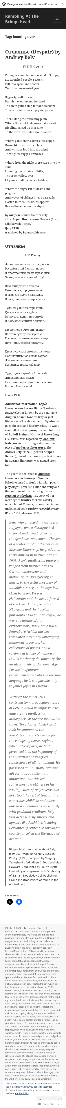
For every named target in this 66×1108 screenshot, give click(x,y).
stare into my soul (44, 1026)
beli (44, 947)
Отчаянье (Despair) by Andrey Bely (33, 54)
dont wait (32, 964)
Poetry (41, 928)
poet (53, 482)
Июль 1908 (40, 967)
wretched (46, 1078)
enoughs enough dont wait (18, 974)
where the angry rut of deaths (20, 1072)
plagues (17, 1010)
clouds (30, 954)
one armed (36, 1003)
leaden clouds (12, 990)
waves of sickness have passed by (32, 1055)
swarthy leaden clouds (25, 1032)
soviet (43, 1023)
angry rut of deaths (28, 944)
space (50, 1023)
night (55, 1000)
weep (53, 1055)
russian (16, 1016)
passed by (24, 1006)
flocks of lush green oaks (24, 980)
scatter (29, 1019)
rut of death (19, 1019)
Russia (49, 928)
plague (8, 1010)
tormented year (25, 1052)
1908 (21, 931)
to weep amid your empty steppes (37, 1049)
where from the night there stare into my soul (28, 1065)
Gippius (15, 983)
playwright (12, 487)
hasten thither (40, 983)
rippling (22, 1013)
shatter (37, 1019)
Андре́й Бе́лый (46, 964)
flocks (8, 980)
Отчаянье (52, 967)
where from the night (48, 1062)
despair (47, 960)
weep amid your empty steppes (21, 1059)
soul (37, 1023)
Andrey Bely (11, 944)
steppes (9, 1029)
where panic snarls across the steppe (37, 1069)
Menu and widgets (57, 22)
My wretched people (41, 1000)
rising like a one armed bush (41, 1013)
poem (25, 1010)
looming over (50, 990)
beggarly (37, 947)
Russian (44, 482)
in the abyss (37, 987)
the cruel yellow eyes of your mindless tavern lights (33, 1038)
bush (52, 951)
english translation (30, 970)
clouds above (41, 954)
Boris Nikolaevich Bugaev (36, 951)
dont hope (21, 964)
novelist (26, 487)
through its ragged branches (35, 1042)
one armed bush (51, 1003)
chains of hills (12, 954)
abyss (28, 931)
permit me (35, 1006)
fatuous (28, 977)
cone (51, 954)
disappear (10, 964)
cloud (22, 954)
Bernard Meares (13, 951)
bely (49, 947)
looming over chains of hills (19, 993)
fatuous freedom (41, 977)
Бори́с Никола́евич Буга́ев (19, 967)
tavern (26, 1036)
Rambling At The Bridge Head (22, 18)
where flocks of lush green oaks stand (31, 1061)
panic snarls (11, 1006)
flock (53, 977)
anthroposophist (47, 944)
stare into (29, 1026)
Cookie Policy (22, 1093)
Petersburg (47, 1006)
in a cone (25, 987)
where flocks (44, 1059)
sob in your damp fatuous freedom (31, 1021)
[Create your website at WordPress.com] (33, 4)
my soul (26, 1000)
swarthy (9, 1032)
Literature (32, 928)
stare (20, 1026)
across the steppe (41, 931)
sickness (46, 1019)
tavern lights (37, 1036)
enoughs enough (49, 970)
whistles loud (32, 1075)
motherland (54, 996)
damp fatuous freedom (23, 960)
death (39, 960)
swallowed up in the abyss (42, 1029)
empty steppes (12, 970)
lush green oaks (42, 993)
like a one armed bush (31, 990)
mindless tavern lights (24, 996)
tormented (10, 1052)
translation (39, 1052)
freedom (42, 980)
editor (37, 487)
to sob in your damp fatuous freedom (32, 1044)
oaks (7, 1003)
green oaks (26, 983)
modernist (41, 996)
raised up (47, 1010)
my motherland (13, 1000)
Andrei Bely (29, 941)
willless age (34, 1078)
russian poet (42, 1016)
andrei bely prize (45, 941)
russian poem (28, 1016)
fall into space (40, 974)
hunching (52, 983)
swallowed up (21, 1029)
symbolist (17, 1036)
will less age (21, 1078)
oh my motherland (20, 1003)
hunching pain (12, 987)
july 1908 (48, 987)
